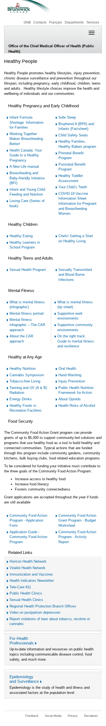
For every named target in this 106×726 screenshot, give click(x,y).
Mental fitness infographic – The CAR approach (27, 325)
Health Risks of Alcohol (76, 406)
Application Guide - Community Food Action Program (28, 537)
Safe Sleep (67, 117)
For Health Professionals (22, 640)
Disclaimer (91, 715)
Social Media (53, 715)
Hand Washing (69, 375)
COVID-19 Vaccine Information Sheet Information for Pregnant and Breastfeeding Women (77, 203)
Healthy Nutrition (23, 369)
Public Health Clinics (26, 593)
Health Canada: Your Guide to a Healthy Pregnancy (26, 155)
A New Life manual (24, 166)
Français (55, 22)
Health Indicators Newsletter (32, 581)
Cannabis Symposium (27, 375)
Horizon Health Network (28, 561)
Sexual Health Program (28, 270)
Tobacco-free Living (25, 381)
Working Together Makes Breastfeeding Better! (26, 139)
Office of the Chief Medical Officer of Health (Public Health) (51, 48)
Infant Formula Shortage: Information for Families (26, 122)
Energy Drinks (21, 399)
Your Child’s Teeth (72, 187)
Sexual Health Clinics (26, 600)
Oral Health (67, 369)
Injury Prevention (71, 381)
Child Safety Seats (73, 135)
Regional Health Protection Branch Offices (43, 606)
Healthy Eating (21, 236)
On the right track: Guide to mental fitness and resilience (75, 341)
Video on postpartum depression (35, 612)
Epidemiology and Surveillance (24, 679)
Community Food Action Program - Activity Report (77, 537)
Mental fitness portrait (27, 313)
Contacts (39, 22)
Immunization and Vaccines (31, 574)
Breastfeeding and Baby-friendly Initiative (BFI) (27, 178)
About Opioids (69, 399)
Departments (74, 22)
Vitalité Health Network (27, 568)
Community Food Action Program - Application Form (28, 520)
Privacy (73, 715)
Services (92, 22)
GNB (27, 22)
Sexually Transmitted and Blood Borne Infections (75, 275)
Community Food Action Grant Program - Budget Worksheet (77, 520)
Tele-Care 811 (20, 587)
